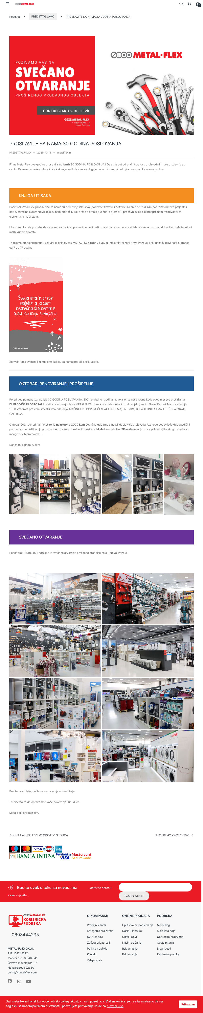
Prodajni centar (96, 925)
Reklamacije (129, 948)
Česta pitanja (165, 942)
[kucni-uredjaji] (148, 703)
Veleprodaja (94, 960)
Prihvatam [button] (188, 1004)
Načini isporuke (132, 930)
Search (181, 4)
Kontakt (92, 954)
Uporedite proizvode (170, 936)
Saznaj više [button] (115, 1006)
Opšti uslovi (129, 936)
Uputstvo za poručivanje (137, 925)
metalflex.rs (64, 152)
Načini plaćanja (132, 942)
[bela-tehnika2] (117, 484)
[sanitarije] (148, 651)
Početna (14, 16)
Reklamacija (129, 954)
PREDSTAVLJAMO (42, 16)
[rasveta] (86, 484)
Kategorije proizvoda (100, 930)
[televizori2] (55, 756)
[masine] (148, 598)
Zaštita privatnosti (98, 942)
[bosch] (55, 598)
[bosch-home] (148, 756)
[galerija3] (179, 484)
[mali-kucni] (148, 484)
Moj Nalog (163, 925)
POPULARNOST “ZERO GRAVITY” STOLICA (38, 835)
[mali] (55, 703)
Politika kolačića (97, 948)
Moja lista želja (166, 930)
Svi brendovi (95, 936)
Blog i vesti (164, 948)
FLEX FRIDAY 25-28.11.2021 (174, 835)
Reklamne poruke (168, 954)
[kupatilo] (24, 484)
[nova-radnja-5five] (55, 484)
